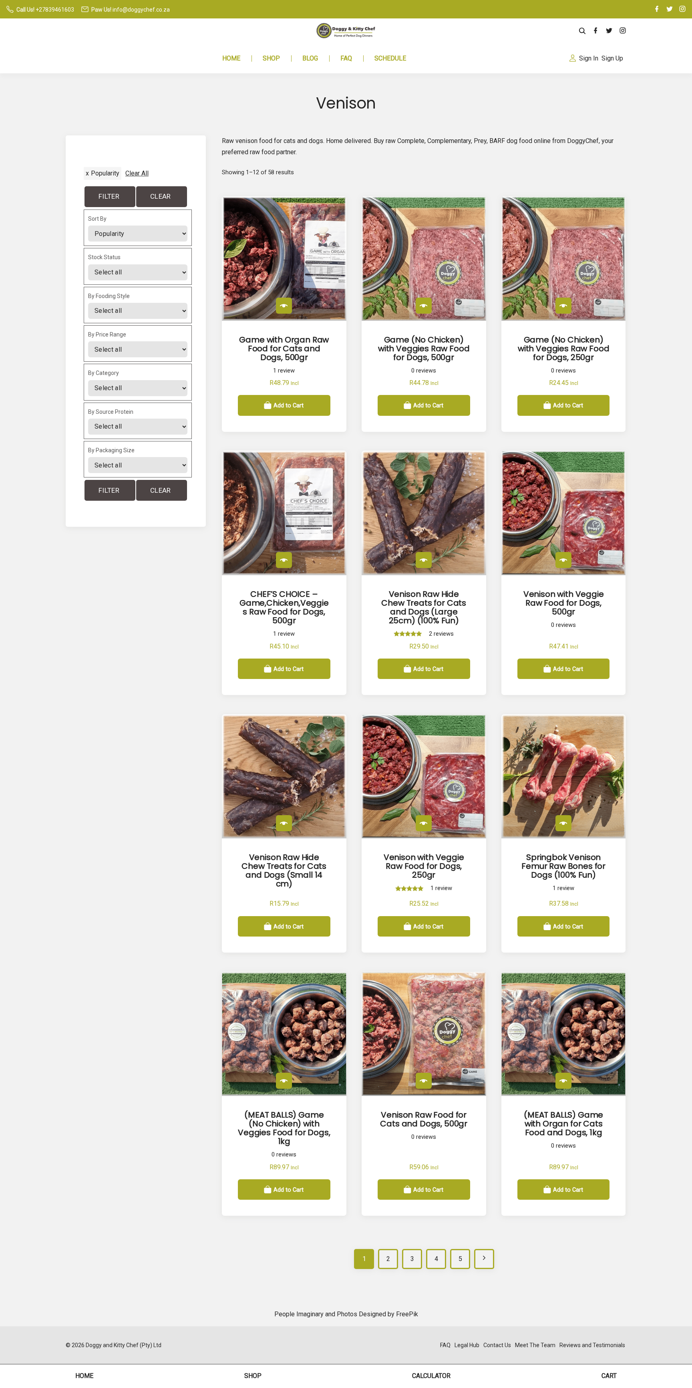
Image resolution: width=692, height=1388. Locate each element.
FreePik (407, 1314)
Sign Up (612, 58)
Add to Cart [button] (289, 405)
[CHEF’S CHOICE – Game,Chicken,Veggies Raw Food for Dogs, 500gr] (284, 560)
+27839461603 (55, 9)
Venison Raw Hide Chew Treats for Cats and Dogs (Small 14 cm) (283, 870)
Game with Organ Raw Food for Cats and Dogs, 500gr (284, 348)
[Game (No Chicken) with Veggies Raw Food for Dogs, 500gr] (424, 306)
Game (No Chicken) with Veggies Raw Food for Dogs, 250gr (564, 348)
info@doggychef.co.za (141, 9)
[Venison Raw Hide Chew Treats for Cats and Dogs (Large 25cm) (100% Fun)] (424, 560)
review (284, 371)
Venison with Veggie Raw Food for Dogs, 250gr (424, 866)
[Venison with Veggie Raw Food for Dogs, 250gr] (424, 823)
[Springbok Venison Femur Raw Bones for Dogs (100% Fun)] (563, 823)
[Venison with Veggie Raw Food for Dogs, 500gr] (563, 560)
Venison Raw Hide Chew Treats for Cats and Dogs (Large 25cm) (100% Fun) (423, 607)
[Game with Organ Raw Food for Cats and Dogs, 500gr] (284, 306)
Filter (109, 196)
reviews (423, 371)
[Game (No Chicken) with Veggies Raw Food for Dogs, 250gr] (563, 306)
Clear (160, 196)
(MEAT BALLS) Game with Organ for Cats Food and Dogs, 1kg (563, 1123)
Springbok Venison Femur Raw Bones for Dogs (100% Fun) (563, 866)
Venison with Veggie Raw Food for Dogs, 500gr (563, 603)
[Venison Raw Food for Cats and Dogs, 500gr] (424, 1081)
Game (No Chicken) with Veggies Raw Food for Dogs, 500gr (424, 348)
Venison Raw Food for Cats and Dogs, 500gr (423, 1119)
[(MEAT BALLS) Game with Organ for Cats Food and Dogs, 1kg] (563, 1081)
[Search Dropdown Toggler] (582, 31)
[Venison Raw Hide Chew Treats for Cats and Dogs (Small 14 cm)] (284, 823)
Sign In (588, 58)
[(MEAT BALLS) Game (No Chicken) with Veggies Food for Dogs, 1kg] (284, 1081)
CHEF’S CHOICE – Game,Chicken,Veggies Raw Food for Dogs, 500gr (284, 607)
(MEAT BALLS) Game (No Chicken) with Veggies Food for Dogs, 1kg (284, 1128)
